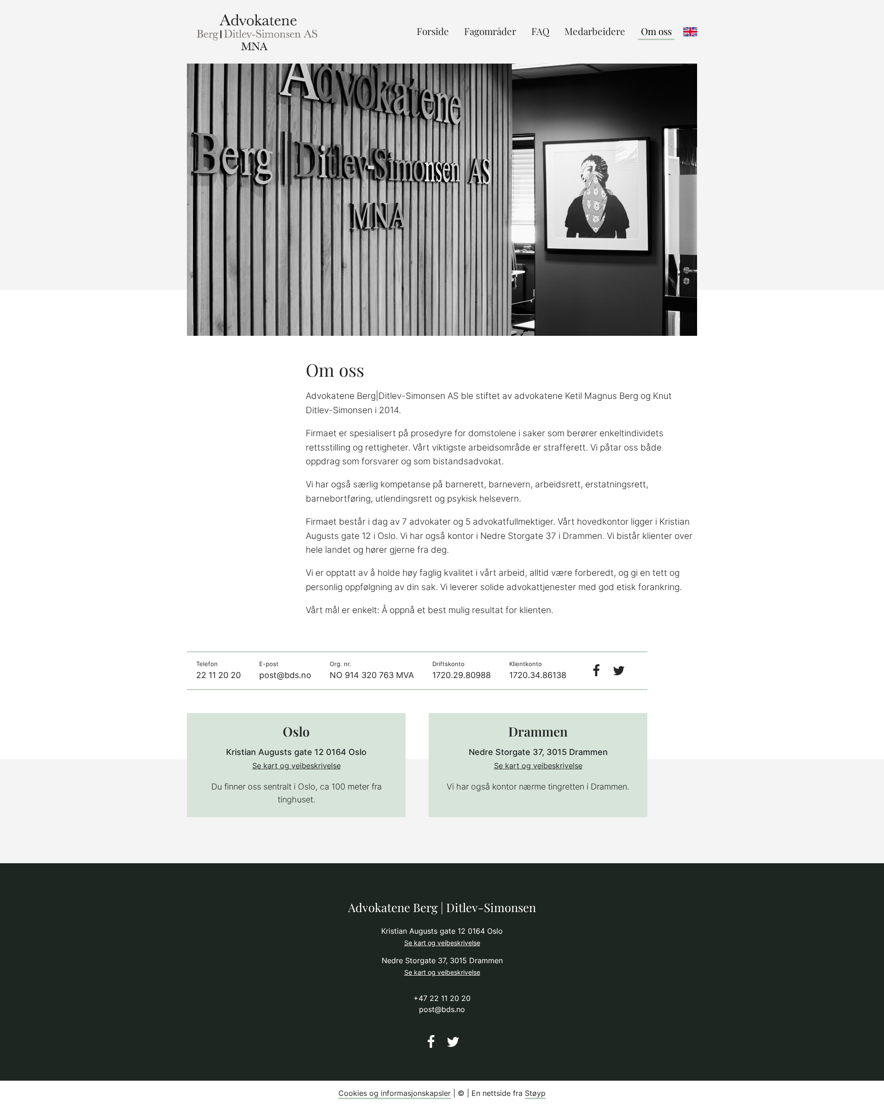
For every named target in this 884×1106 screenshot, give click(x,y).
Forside (433, 30)
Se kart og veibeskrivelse (296, 765)
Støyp (535, 1093)
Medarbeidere (594, 30)
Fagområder (490, 30)
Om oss (656, 30)
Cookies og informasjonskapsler (394, 1093)
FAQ (540, 30)
